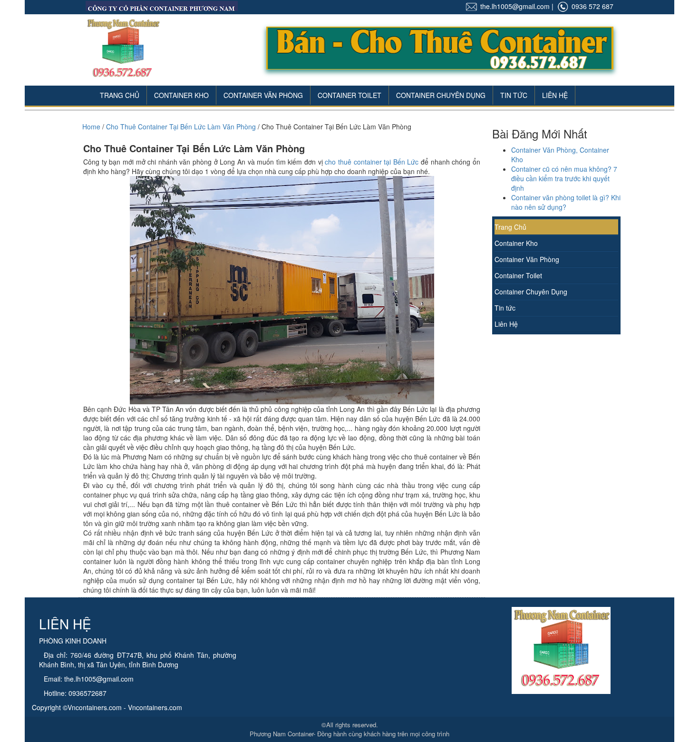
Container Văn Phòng (263, 95)
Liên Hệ (555, 95)
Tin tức (505, 307)
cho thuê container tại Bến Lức (371, 161)
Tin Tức (513, 95)
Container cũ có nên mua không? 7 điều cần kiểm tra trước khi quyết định (564, 178)
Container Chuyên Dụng (440, 95)
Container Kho (181, 95)
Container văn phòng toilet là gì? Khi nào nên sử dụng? (566, 202)
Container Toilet (349, 95)
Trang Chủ (119, 95)
